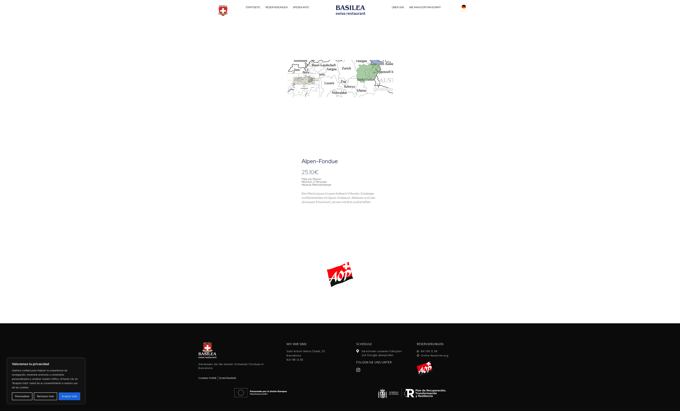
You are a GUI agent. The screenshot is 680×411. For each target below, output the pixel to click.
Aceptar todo (69, 396)
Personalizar (22, 396)
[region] (46, 381)
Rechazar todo (45, 396)
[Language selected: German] (464, 7)
